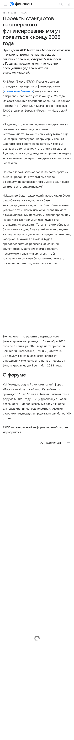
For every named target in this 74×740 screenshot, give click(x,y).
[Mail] (12, 4)
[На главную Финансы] (23, 4)
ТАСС (24, 12)
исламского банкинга (18, 91)
